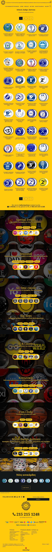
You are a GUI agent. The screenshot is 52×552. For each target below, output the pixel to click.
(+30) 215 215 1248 (37, 206)
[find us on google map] (23, 497)
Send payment (34, 532)
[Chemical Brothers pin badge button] (15, 453)
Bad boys (31, 323)
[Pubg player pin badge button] (26, 328)
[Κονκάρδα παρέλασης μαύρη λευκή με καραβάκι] (8, 130)
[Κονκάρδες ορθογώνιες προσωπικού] (45, 464)
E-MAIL (13, 206)
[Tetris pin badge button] (15, 328)
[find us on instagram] (21, 497)
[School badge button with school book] (41, 480)
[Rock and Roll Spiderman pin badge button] (36, 453)
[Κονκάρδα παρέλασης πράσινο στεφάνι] (8, 45)
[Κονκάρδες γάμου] (32, 464)
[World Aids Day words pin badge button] (15, 266)
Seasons (37, 261)
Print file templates (24, 532)
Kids (31, 351)
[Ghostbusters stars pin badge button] (20, 356)
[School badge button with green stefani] (36, 390)
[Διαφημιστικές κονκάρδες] (6, 464)
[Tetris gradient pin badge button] (36, 328)
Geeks (25, 323)
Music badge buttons (19, 2)
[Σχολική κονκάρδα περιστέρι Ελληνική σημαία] (43, 147)
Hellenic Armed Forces (16, 385)
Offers (21, 6)
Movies (21, 351)
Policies (12, 529)
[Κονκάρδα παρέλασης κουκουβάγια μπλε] (43, 28)
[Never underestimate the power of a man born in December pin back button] (36, 300)
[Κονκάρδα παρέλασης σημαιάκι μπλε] (32, 28)
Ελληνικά (44, 544)
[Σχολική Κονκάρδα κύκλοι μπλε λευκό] (8, 183)
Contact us (34, 529)
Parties (33, 227)
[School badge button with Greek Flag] (15, 390)
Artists (25, 448)
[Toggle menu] (50, 2)
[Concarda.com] (3, 2)
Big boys (45, 2)
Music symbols (33, 448)
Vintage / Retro (32, 295)
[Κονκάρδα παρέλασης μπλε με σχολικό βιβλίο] (32, 44)
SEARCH (38, 499)
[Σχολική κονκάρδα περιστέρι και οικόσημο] (20, 113)
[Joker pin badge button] (26, 356)
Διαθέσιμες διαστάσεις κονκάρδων (25, 534)
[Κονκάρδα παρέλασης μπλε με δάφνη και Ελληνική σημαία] (8, 27)
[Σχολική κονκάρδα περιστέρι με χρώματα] (43, 97)
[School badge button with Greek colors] (47, 480)
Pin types (32, 6)
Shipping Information (14, 539)
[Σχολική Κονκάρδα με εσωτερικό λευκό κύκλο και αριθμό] (20, 182)
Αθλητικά (25, 2)
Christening (26, 227)
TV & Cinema (13, 2)
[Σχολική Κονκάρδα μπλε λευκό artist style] (20, 131)
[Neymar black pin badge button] (26, 424)
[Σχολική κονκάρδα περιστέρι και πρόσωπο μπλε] (32, 147)
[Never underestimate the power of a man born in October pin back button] (20, 300)
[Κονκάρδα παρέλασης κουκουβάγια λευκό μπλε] (8, 97)
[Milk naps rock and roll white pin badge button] (26, 453)
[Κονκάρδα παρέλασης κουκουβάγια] (8, 148)
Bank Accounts (12, 536)
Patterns (23, 295)
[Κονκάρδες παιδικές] (19, 464)
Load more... (26, 487)
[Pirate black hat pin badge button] (31, 232)
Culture (35, 2)
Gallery (47, 6)
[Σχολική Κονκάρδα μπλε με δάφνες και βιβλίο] (32, 113)
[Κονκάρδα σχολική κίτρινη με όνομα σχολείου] (43, 182)
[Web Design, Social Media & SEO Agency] (26, 549)
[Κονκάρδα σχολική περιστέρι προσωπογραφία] (20, 147)
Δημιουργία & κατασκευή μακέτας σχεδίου (14, 532)
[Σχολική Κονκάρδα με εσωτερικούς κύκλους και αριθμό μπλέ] (32, 182)
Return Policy (12, 538)
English (47, 544)
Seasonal (41, 2)
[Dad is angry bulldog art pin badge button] (36, 232)
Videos (22, 531)
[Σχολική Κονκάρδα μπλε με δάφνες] (43, 114)
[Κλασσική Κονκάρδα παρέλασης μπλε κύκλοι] (20, 97)
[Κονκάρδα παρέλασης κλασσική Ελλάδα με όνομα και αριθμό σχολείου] (8, 61)
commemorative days (18, 261)
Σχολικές (8, 2)
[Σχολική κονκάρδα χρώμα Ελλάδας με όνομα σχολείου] (43, 44)
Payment (11, 537)
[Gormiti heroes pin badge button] (36, 356)
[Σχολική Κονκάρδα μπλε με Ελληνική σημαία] (43, 164)
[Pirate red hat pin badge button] (20, 232)
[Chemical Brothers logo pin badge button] (20, 453)
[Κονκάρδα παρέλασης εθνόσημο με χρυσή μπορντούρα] (20, 62)
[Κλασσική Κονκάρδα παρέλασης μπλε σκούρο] (32, 79)
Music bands (18, 448)
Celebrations (29, 261)
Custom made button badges (12, 6)
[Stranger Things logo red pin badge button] (15, 356)
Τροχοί (22, 419)
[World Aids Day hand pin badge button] (20, 266)
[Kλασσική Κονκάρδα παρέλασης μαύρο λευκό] (43, 79)
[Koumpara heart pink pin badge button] (15, 232)
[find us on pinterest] (19, 497)
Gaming (20, 323)
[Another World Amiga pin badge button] (31, 328)
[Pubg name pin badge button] (20, 328)
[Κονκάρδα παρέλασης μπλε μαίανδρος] (8, 80)
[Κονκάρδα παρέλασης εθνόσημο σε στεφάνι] (20, 45)
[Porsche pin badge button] (36, 424)
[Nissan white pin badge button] (31, 424)
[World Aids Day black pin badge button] (26, 266)
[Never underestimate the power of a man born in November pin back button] (15, 300)
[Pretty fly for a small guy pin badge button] (31, 453)
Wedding (19, 227)
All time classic (26, 288)
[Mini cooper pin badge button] (15, 424)
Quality (22, 541)
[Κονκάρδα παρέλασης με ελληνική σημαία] (8, 165)
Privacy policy (12, 533)
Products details (26, 529)
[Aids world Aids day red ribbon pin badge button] (31, 266)
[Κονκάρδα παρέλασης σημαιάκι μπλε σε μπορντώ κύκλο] (32, 62)
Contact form (33, 531)
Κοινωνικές (26, 378)
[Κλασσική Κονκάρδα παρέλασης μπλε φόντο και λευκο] (32, 97)
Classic (38, 2)
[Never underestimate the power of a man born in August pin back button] (26, 300)
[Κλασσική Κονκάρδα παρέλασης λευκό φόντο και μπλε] (8, 113)
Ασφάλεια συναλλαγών (14, 534)
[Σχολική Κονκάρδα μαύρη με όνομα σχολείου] (32, 164)
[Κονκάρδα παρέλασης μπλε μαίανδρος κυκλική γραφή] (43, 62)
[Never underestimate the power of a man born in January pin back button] (31, 300)
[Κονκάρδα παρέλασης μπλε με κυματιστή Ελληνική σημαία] (32, 130)
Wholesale (23, 539)
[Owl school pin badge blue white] (31, 390)
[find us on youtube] (17, 497)
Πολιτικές (49, 2)
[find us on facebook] (15, 497)
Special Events (30, 2)
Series (26, 351)
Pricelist (26, 6)
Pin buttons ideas (39, 6)
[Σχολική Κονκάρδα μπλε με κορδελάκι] (43, 131)
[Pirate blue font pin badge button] (26, 232)
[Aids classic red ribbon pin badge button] (36, 266)
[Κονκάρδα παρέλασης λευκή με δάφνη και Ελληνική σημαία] (20, 27)
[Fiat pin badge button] (20, 424)
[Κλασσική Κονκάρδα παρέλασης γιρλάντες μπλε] (20, 79)
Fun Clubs (26, 412)
